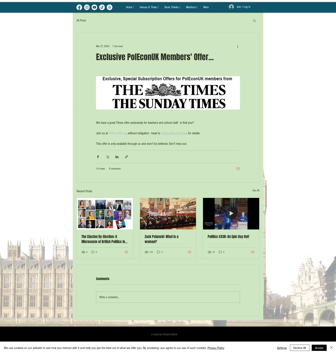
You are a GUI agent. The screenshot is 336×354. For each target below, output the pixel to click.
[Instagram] (87, 7)
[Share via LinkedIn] (117, 157)
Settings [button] (282, 348)
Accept (319, 348)
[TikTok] (102, 7)
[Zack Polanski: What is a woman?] (168, 213)
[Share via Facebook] (98, 157)
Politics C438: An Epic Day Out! (228, 236)
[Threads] (109, 7)
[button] (254, 20)
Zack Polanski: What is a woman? (161, 239)
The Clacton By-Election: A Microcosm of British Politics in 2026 (103, 239)
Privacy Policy (215, 348)
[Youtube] (94, 7)
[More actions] (237, 46)
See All (256, 190)
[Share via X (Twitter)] (107, 157)
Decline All (299, 348)
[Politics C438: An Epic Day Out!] (231, 213)
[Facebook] (79, 7)
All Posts (81, 20)
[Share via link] (126, 157)
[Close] (331, 348)
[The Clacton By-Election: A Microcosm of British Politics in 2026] (105, 213)
